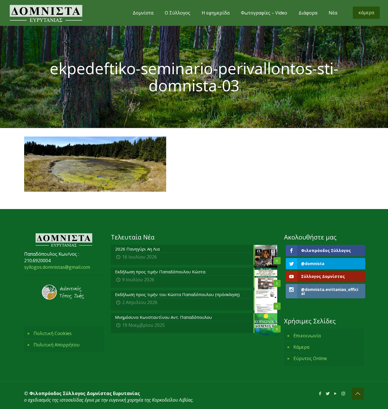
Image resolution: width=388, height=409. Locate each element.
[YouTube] (336, 393)
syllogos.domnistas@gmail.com (57, 267)
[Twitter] (328, 393)
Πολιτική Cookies (53, 333)
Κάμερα (301, 347)
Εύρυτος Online (310, 358)
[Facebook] (320, 393)
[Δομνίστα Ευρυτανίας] (46, 13)
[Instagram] (343, 393)
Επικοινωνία (307, 335)
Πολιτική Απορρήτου (57, 345)
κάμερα (366, 12)
